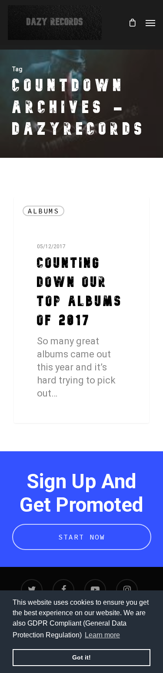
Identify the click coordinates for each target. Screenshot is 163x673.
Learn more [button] (102, 635)
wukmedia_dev (49, 413)
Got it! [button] (81, 657)
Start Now (81, 537)
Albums (43, 211)
